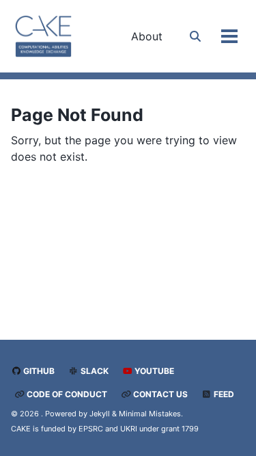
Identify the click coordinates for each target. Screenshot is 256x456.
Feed (223, 394)
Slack (94, 371)
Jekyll (99, 413)
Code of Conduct (66, 394)
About (146, 36)
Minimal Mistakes (150, 413)
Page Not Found (77, 115)
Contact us (159, 394)
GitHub (38, 371)
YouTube (153, 371)
